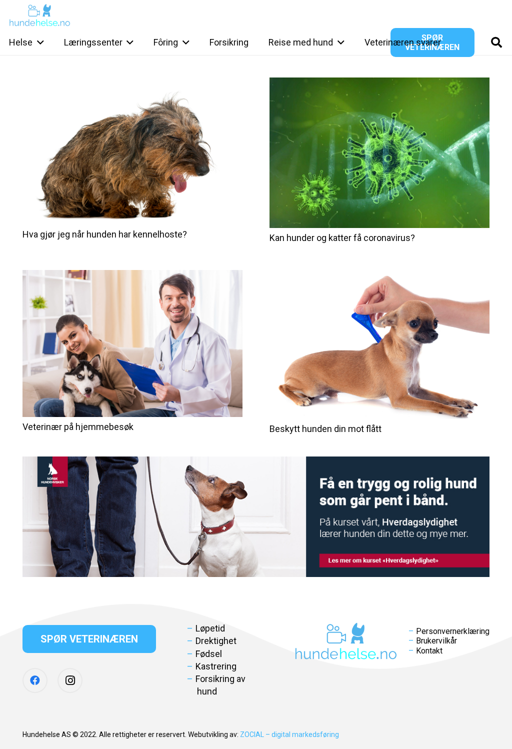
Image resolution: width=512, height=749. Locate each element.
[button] (38, 42)
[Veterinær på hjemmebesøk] (132, 343)
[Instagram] (70, 680)
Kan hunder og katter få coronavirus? (342, 237)
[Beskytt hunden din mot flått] (380, 344)
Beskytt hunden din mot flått (326, 429)
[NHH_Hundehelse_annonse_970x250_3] (256, 516)
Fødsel (209, 653)
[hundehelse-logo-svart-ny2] (39, 15)
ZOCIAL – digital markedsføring (289, 734)
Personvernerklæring (453, 631)
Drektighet (216, 641)
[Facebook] (35, 680)
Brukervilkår (436, 641)
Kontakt (429, 651)
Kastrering (216, 666)
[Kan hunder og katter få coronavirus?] (380, 153)
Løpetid (210, 628)
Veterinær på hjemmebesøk (78, 427)
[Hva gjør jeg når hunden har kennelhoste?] (132, 151)
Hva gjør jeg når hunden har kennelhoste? (104, 234)
